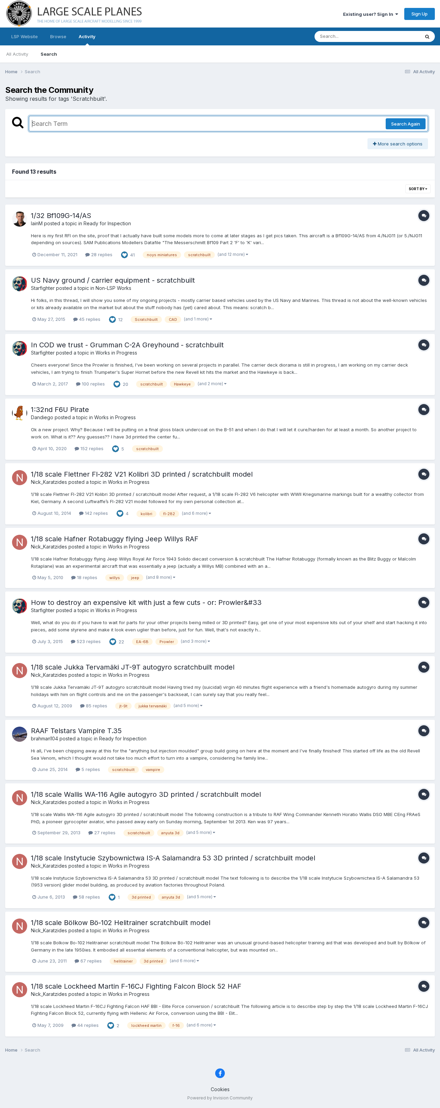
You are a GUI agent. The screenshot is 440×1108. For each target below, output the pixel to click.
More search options (399, 143)
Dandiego (42, 417)
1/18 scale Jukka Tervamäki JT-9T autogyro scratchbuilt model (132, 667)
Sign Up (419, 14)
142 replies (96, 513)
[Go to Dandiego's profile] (19, 413)
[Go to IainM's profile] (19, 219)
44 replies (87, 1025)
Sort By (417, 189)
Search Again (405, 124)
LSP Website (24, 36)
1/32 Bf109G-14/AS (61, 215)
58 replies (88, 897)
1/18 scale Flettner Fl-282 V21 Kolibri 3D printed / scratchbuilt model (142, 474)
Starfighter (43, 288)
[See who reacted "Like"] (124, 254)
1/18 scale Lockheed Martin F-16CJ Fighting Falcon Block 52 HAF (136, 986)
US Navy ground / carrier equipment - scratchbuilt (113, 280)
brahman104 (44, 738)
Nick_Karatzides (49, 482)
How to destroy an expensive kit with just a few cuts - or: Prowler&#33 (146, 602)
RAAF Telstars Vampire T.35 (76, 731)
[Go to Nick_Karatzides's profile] (19, 477)
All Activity (17, 54)
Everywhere (398, 36)
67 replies (90, 961)
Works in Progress (116, 353)
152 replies (91, 448)
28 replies (101, 254)
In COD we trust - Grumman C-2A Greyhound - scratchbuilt (127, 345)
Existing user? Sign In (369, 14)
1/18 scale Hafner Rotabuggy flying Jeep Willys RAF (114, 539)
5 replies (90, 769)
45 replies (89, 319)
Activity (87, 36)
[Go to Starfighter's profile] (19, 283)
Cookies (220, 1089)
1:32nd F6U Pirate (60, 409)
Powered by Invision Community (220, 1097)
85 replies (96, 705)
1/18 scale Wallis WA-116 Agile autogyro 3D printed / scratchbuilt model (146, 794)
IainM (37, 223)
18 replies (86, 577)
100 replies (92, 384)
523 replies (88, 641)
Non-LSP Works (113, 288)
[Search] (427, 36)
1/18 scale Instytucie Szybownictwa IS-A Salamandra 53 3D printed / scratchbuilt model (173, 858)
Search (49, 54)
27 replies (104, 832)
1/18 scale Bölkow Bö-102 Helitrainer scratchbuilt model (120, 923)
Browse (58, 36)
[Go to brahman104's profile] (19, 734)
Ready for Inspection (107, 223)
